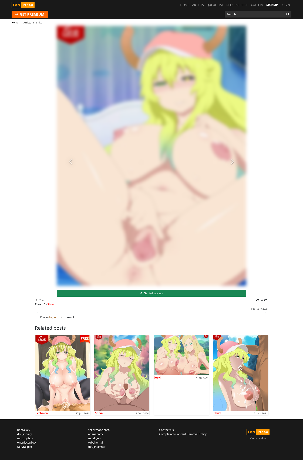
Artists (198, 5)
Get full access (153, 293)
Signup (272, 5)
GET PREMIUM (31, 14)
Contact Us (166, 430)
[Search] (287, 14)
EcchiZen (42, 413)
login (52, 317)
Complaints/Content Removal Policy (183, 434)
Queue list (215, 5)
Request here (237, 5)
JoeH (157, 377)
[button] (71, 162)
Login (285, 5)
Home (184, 5)
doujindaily (24, 434)
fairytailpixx (24, 447)
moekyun (94, 438)
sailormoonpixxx (99, 430)
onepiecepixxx (26, 442)
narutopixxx (25, 438)
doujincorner (97, 447)
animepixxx (95, 434)
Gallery (257, 5)
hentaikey (23, 430)
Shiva (99, 413)
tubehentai (95, 442)
